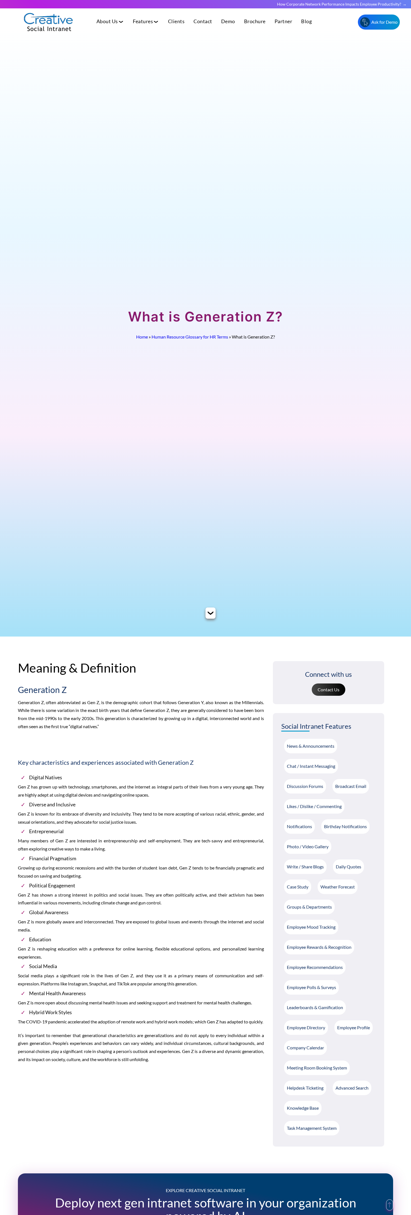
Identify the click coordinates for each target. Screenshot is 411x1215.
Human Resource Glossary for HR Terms (190, 336)
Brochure (255, 21)
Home (142, 336)
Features (143, 21)
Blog (306, 21)
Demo (228, 21)
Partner (283, 21)
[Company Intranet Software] (49, 35)
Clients (176, 21)
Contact (202, 21)
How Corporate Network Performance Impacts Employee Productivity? (339, 4)
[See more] (210, 614)
